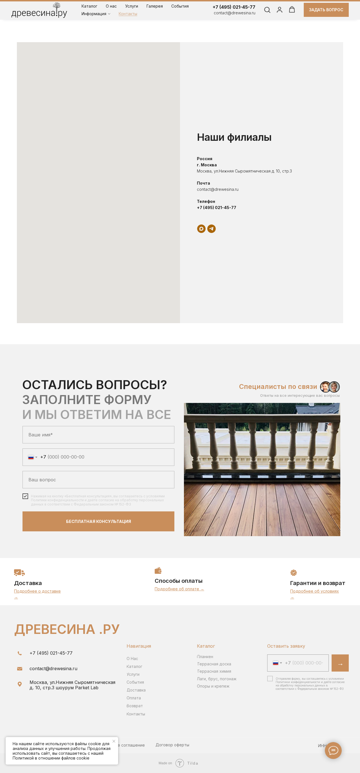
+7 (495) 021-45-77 (234, 7)
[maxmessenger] (201, 229)
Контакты (128, 13)
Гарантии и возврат (317, 583)
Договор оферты (172, 744)
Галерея (155, 6)
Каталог (89, 6)
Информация (94, 13)
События (180, 6)
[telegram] (211, 229)
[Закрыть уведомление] (114, 741)
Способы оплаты (178, 580)
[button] (267, 9)
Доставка (28, 583)
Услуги (131, 6)
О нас (111, 6)
